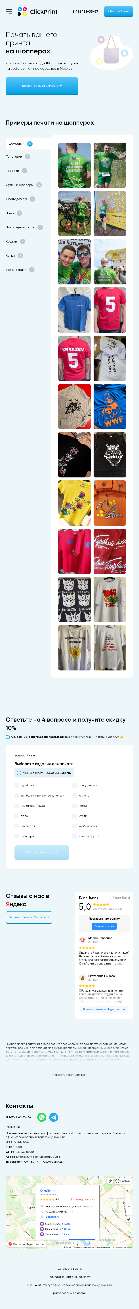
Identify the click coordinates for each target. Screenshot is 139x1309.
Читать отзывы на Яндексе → (29, 917)
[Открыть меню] (9, 11)
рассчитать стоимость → (42, 85)
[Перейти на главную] (37, 11)
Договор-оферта (70, 1268)
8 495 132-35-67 (85, 11)
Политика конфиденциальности (69, 1277)
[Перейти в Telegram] (53, 1117)
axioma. (80, 1293)
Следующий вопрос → (42, 852)
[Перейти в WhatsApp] (41, 1117)
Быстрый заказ (118, 11)
